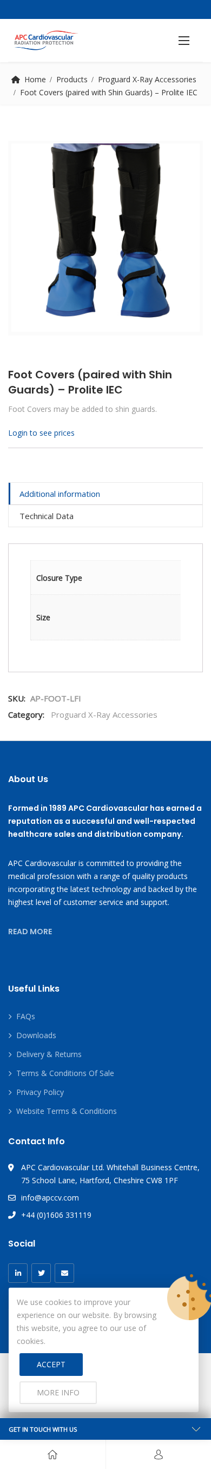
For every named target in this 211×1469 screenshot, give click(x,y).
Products (72, 79)
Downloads (36, 1035)
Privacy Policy (40, 1092)
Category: (26, 714)
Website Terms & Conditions (66, 1111)
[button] (183, 40)
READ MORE (30, 931)
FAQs (25, 1016)
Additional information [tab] (59, 493)
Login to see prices (41, 433)
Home (35, 79)
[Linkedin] (18, 1273)
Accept (51, 1364)
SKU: (16, 698)
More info (58, 1392)
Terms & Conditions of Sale (65, 1073)
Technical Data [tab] (46, 515)
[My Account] (158, 1454)
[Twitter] (41, 1273)
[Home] (52, 1454)
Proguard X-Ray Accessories (147, 79)
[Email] (64, 1273)
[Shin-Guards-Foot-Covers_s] (105, 237)
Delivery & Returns (49, 1054)
